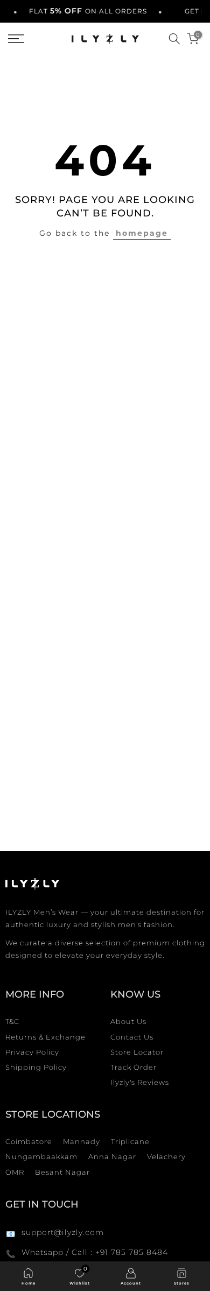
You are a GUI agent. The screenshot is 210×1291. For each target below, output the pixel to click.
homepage (142, 233)
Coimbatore (28, 1141)
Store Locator (137, 1052)
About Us (128, 1021)
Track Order (133, 1067)
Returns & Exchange (45, 1037)
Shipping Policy (36, 1067)
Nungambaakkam (41, 1156)
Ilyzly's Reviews (139, 1082)
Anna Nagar (112, 1156)
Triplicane (130, 1141)
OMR (14, 1172)
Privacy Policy (32, 1052)
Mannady (81, 1141)
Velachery (166, 1156)
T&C (12, 1021)
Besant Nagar (62, 1172)
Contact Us (131, 1037)
